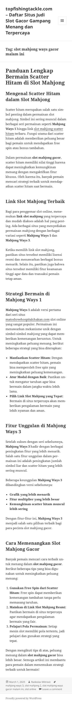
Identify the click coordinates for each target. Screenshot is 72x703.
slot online (30, 689)
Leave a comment (52, 689)
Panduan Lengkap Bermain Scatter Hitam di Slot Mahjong (35, 76)
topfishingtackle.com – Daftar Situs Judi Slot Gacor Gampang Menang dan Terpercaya (29, 21)
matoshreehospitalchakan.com (28, 319)
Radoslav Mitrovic (41, 682)
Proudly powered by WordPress (23, 698)
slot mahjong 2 (33, 685)
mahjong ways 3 (15, 685)
